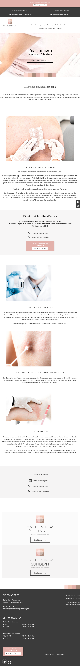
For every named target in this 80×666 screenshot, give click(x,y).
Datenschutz (49, 654)
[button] (4, 661)
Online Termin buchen (38, 60)
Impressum (61, 654)
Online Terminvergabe (40, 481)
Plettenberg (37, 5)
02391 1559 (44, 233)
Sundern (44, 5)
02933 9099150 (43, 237)
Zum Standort (38, 540)
